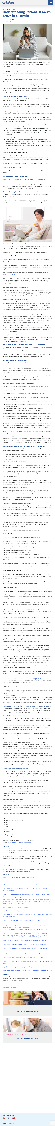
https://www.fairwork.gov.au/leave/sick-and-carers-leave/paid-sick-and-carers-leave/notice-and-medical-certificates (27, 915)
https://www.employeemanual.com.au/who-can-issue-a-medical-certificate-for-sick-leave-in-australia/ (27, 962)
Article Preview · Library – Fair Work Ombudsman (16, 907)
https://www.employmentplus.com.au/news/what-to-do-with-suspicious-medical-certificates (25, 949)
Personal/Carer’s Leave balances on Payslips (40, 347)
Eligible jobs (6, 813)
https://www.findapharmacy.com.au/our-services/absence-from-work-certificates (24, 944)
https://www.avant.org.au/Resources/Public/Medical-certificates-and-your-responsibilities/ (27, 954)
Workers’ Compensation (9, 274)
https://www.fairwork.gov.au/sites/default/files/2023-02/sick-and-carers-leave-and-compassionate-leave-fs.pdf (25, 889)
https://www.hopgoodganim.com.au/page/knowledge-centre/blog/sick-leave (24, 967)
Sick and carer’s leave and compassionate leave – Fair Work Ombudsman (22, 885)
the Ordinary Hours (37, 260)
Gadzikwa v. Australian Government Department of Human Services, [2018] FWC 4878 (26, 678)
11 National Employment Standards (21, 72)
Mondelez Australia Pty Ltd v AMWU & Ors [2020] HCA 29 (26, 304)
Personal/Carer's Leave (8, 21)
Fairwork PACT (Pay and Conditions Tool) (18, 296)
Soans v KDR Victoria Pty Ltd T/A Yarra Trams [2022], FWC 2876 (27, 762)
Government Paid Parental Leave (16, 282)
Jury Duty (5, 269)
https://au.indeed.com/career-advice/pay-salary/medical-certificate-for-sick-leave (24, 941)
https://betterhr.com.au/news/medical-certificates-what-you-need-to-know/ (23, 957)
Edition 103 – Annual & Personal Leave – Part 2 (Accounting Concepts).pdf (22, 881)
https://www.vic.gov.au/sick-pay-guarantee (19, 842)
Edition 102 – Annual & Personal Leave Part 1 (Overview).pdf (18, 877)
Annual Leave (14, 70)
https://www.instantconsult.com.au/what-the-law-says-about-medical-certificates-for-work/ (27, 971)
